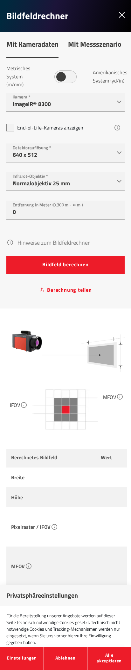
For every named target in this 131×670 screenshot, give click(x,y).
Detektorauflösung (32, 146)
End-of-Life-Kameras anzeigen (50, 127)
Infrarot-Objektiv (30, 175)
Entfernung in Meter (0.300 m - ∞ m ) (48, 204)
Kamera (21, 96)
